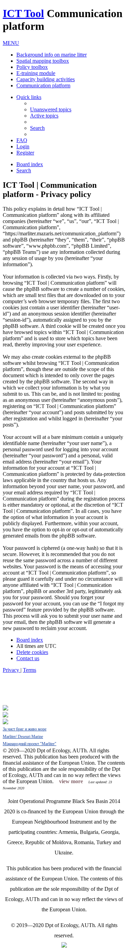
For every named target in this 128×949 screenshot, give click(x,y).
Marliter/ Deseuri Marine (23, 736)
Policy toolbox (32, 67)
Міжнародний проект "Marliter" (29, 743)
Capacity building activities (45, 79)
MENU (11, 43)
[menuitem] (50, 109)
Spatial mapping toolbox (42, 61)
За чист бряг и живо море (24, 729)
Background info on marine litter (51, 55)
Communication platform (43, 85)
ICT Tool (23, 13)
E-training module (35, 73)
